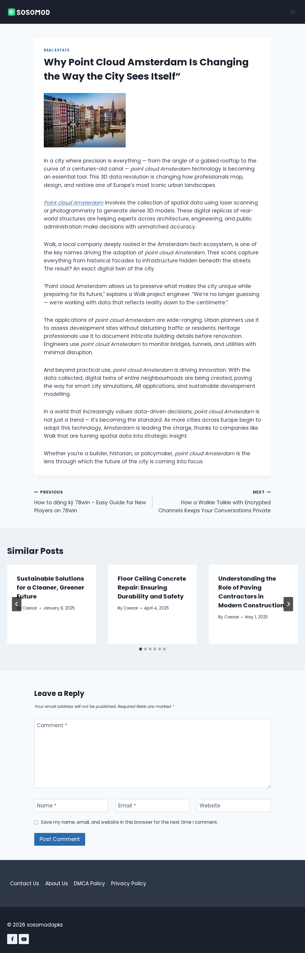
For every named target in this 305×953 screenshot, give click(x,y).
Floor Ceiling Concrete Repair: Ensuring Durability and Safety (152, 587)
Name (47, 805)
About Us (56, 883)
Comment (52, 725)
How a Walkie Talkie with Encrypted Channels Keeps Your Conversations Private (214, 501)
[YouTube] (24, 939)
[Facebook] (12, 939)
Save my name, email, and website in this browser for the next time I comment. (129, 822)
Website (210, 805)
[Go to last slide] (16, 604)
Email (127, 805)
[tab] (140, 649)
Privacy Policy (128, 883)
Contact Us (24, 883)
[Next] (288, 604)
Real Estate (57, 50)
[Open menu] (292, 11)
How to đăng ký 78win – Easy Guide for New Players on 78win (90, 501)
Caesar (29, 608)
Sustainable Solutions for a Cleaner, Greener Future (50, 587)
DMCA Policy (89, 883)
